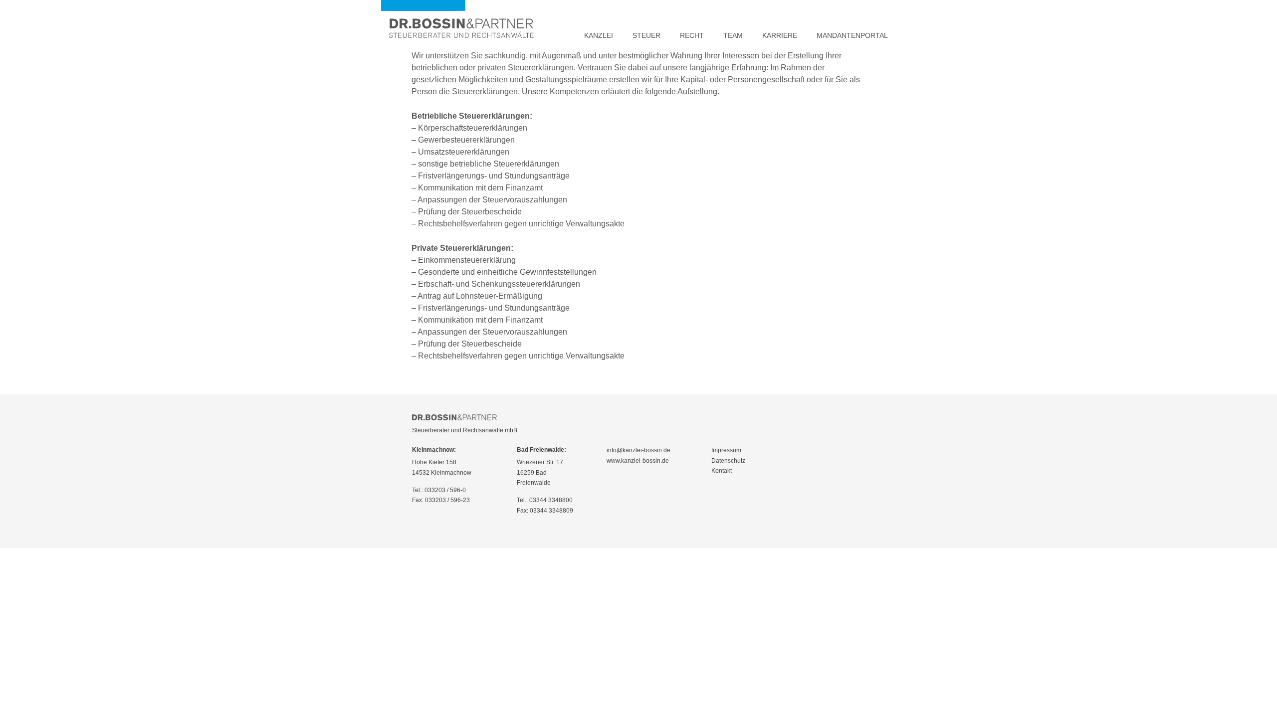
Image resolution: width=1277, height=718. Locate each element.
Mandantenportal (852, 35)
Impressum (726, 450)
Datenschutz (728, 460)
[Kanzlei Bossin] (461, 20)
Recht (692, 35)
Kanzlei (598, 35)
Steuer (646, 35)
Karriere (779, 35)
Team (733, 35)
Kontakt (721, 470)
